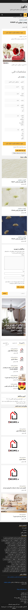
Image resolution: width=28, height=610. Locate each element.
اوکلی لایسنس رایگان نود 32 (20, 598)
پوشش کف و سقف (11, 566)
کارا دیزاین (23, 571)
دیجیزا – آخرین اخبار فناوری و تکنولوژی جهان (17, 577)
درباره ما (25, 530)
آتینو (24, 540)
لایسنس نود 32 (23, 599)
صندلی (24, 554)
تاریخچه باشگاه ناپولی (13, 351)
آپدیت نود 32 (24, 594)
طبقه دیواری (10, 554)
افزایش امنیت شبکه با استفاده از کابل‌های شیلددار (10, 368)
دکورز (24, 7)
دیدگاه (22, 255)
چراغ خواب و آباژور (15, 569)
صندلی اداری (18, 554)
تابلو (24, 543)
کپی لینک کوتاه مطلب (20, 150)
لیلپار (11, 557)
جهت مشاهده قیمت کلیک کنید (14, 33)
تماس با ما (24, 528)
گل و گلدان (5, 571)
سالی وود (14, 550)
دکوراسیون (8, 543)
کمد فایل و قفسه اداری (14, 571)
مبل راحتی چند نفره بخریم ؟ (11, 378)
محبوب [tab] (13, 343)
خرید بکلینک (24, 593)
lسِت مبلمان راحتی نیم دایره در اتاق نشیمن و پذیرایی (14, 538)
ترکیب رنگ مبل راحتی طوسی (11, 386)
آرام (20, 540)
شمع (7, 552)
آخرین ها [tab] (21, 343)
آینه (11, 540)
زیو (7, 547)
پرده (13, 564)
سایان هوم (8, 550)
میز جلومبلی (22, 564)
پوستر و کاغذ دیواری (17, 147)
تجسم (13, 543)
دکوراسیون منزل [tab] (5, 344)
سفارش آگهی (24, 532)
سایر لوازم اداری (22, 552)
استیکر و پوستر (5, 540)
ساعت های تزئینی (21, 550)
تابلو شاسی (19, 543)
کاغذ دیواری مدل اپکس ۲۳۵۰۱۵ (18, 210)
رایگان (25, 603)
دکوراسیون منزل (22, 547)
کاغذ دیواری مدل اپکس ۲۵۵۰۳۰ (18, 182)
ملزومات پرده (17, 561)
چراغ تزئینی (23, 569)
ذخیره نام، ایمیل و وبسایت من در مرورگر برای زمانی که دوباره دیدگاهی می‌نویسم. (14, 282)
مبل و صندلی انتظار (21, 559)
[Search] (2, 15)
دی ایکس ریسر (14, 547)
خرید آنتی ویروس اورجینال (14, 604)
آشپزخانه (16, 540)
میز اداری (10, 561)
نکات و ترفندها (19, 325)
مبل (7, 557)
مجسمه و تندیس (7, 559)
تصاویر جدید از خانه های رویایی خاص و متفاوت (12, 329)
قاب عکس (16, 557)
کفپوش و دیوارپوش (23, 20)
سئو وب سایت (24, 601)
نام (23, 271)
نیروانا (17, 564)
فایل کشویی (23, 557)
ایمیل (22, 275)
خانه (26, 17)
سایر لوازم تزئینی (13, 552)
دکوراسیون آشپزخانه (21, 545)
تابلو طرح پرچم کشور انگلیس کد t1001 (14, 399)
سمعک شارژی (14, 359)
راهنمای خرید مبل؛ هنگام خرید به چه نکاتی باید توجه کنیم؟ (13, 402)
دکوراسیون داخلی (11, 545)
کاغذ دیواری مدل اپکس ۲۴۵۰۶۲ (18, 239)
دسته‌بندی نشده (14, 349)
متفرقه (14, 559)
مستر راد (23, 561)
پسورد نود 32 (24, 596)
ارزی (5, 607)
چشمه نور (7, 569)
